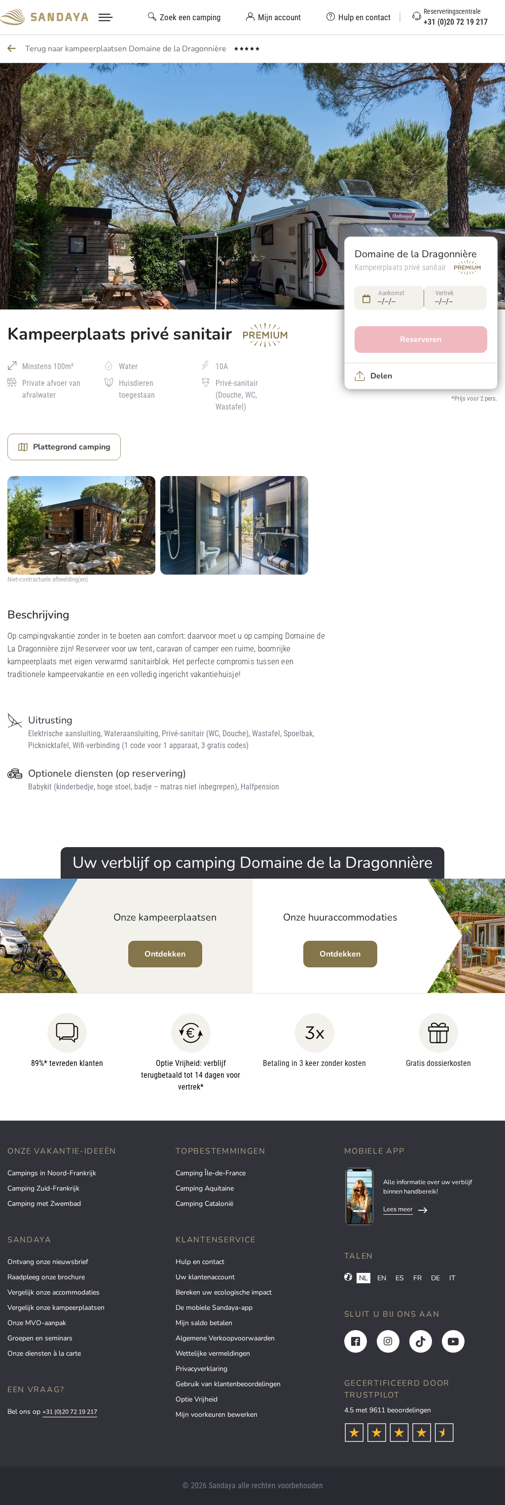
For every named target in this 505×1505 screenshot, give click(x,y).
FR (417, 1278)
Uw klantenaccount (205, 1277)
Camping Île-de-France (211, 1173)
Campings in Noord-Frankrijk (51, 1173)
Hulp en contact (200, 1261)
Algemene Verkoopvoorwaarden (225, 1338)
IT (452, 1278)
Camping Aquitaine (205, 1188)
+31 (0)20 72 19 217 (69, 1412)
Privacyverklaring (201, 1368)
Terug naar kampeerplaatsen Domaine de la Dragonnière (126, 48)
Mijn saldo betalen (204, 1323)
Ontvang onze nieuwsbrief (47, 1261)
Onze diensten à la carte (44, 1353)
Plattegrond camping (71, 447)
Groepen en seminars (39, 1338)
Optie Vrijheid (196, 1399)
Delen (381, 376)
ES (400, 1278)
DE (435, 1278)
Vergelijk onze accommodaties (53, 1292)
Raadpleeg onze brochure (46, 1277)
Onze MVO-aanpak (36, 1323)
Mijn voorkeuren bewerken (216, 1414)
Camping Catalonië (204, 1203)
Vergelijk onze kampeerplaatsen (56, 1307)
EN (381, 1278)
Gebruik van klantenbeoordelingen (228, 1384)
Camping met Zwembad (44, 1203)
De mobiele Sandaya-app (214, 1307)
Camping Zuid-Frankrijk (43, 1188)
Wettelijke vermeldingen (213, 1353)
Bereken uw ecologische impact (224, 1292)
